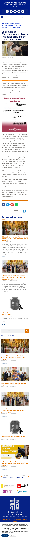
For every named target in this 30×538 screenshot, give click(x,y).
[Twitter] (11, 11)
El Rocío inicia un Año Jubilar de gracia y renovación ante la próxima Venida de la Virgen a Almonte (14, 277)
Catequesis (18, 24)
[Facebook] (7, 11)
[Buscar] (27, 331)
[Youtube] (15, 11)
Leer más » (4, 256)
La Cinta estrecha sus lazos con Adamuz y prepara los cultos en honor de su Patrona (13, 384)
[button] (2, 17)
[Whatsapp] (22, 11)
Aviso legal (6, 519)
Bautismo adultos (8, 24)
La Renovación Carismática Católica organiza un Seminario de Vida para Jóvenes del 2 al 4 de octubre (14, 463)
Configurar (13, 535)
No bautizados (15, 27)
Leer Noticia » (4, 363)
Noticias (5, 22)
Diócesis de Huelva (15, 2)
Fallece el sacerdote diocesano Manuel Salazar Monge (14, 313)
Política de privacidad (15, 519)
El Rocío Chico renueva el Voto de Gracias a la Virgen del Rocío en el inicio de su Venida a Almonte (15, 238)
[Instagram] (18, 11)
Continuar (5, 535)
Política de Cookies (9, 532)
